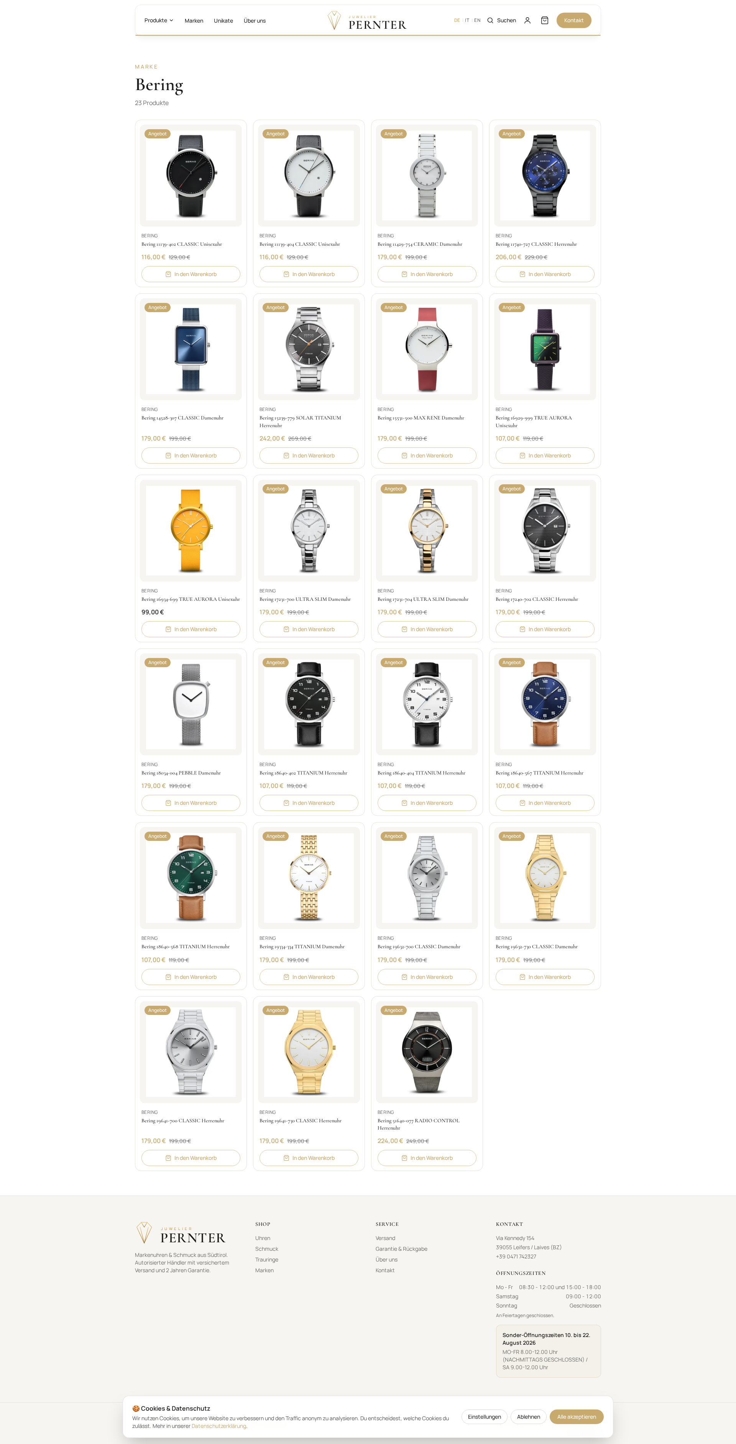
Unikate (223, 20)
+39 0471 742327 (516, 1256)
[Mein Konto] (527, 20)
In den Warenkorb (195, 274)
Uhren (262, 1238)
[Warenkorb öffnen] (544, 20)
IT (467, 20)
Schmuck (266, 1248)
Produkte (156, 20)
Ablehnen (528, 1416)
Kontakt (574, 20)
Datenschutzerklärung (219, 1425)
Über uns (255, 20)
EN (477, 20)
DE (457, 20)
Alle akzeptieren (576, 1416)
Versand (385, 1238)
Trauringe (266, 1259)
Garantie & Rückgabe (401, 1248)
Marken (194, 20)
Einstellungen (484, 1416)
